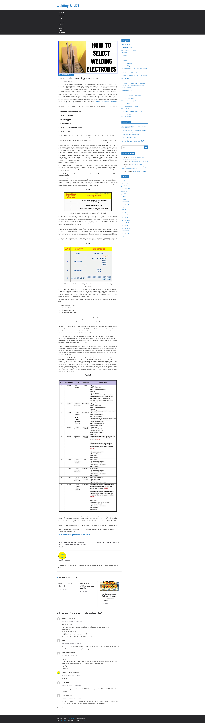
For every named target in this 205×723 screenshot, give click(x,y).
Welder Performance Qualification (130, 101)
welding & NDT (68, 5)
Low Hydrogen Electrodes (139, 171)
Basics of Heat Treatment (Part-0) (107, 542)
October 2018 (125, 223)
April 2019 (124, 209)
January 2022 (124, 183)
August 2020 (124, 191)
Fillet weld (124, 52)
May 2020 (124, 199)
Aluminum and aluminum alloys (139, 161)
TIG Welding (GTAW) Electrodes (65, 585)
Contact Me (61, 17)
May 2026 (124, 180)
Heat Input (124, 55)
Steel (122, 80)
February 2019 (125, 215)
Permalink (79, 621)
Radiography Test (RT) (137, 164)
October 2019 (125, 201)
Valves (123, 93)
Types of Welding (126, 87)
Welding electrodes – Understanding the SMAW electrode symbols (109, 597)
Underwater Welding (127, 90)
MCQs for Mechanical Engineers (130, 134)
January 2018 (124, 225)
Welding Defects (125, 103)
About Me (61, 12)
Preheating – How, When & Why (129, 73)
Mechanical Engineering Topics (129, 66)
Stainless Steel (125, 78)
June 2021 (124, 186)
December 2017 (125, 228)
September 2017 (125, 233)
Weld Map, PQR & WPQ (127, 98)
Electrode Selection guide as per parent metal (74, 535)
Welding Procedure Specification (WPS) (131, 111)
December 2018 (125, 220)
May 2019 (124, 207)
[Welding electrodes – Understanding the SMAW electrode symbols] (109, 582)
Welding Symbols (126, 116)
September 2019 (125, 204)
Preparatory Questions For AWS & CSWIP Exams (134, 75)
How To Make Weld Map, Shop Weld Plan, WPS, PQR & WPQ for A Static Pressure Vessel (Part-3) (72, 545)
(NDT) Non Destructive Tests (129, 45)
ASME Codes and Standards (128, 50)
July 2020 (123, 194)
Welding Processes (126, 114)
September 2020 (125, 188)
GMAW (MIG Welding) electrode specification (87, 586)
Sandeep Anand (72, 82)
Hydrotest (124, 60)
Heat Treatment (125, 58)
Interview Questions (126, 63)
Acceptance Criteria (126, 47)
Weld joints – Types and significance (131, 95)
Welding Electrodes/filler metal (66, 74)
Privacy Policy (61, 23)
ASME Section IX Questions (128, 137)
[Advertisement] (107, 22)
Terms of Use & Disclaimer (61, 30)
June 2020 (124, 196)
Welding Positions (126, 109)
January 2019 (124, 217)
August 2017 (124, 236)
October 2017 (125, 230)
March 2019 (124, 212)
